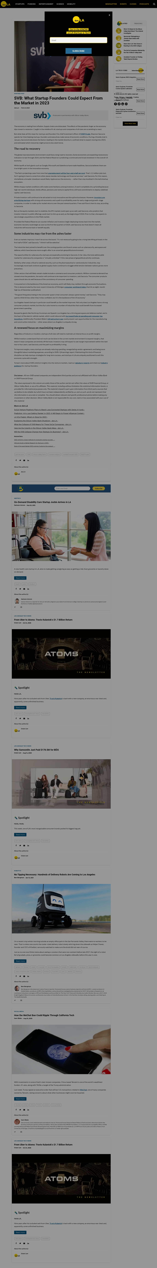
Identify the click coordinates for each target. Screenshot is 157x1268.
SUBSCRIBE (78, 51)
